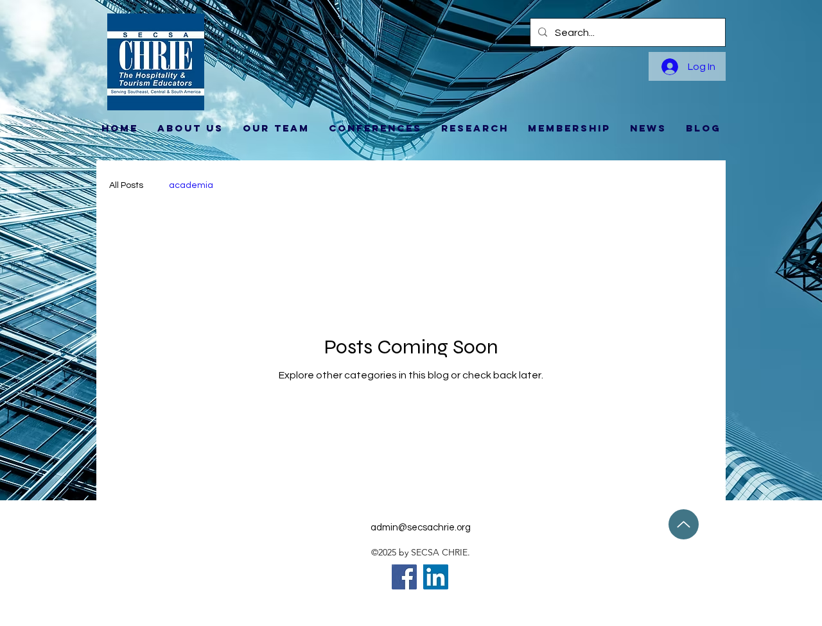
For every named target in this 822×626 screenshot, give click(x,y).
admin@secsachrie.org (421, 527)
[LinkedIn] (435, 576)
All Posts (126, 185)
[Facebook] (404, 576)
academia (191, 185)
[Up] (684, 524)
